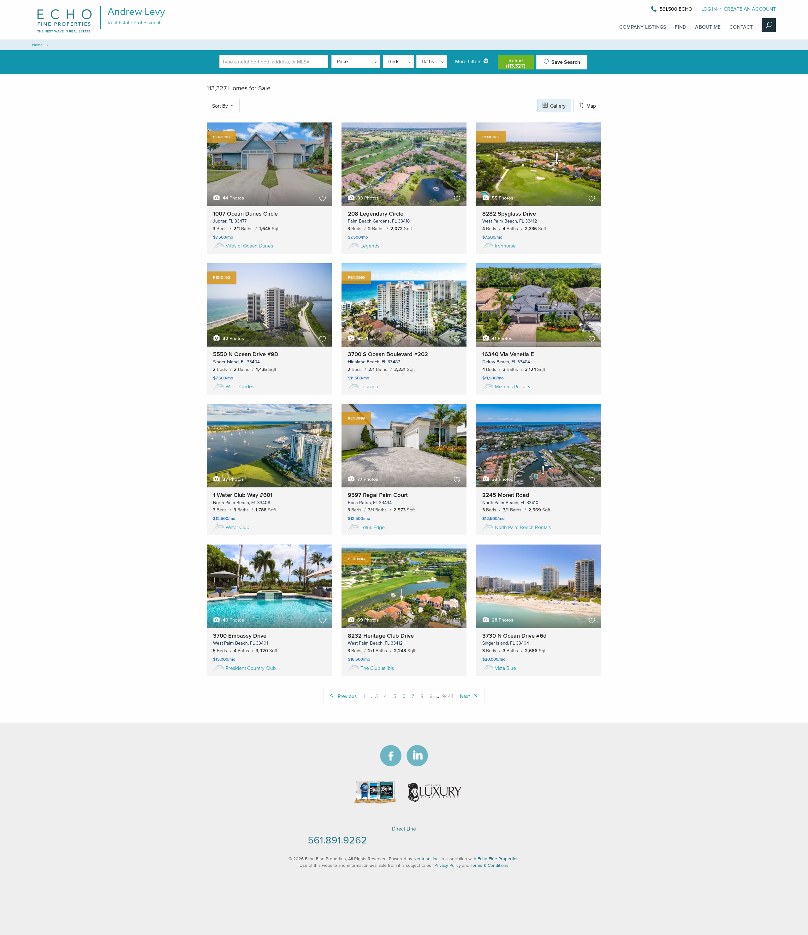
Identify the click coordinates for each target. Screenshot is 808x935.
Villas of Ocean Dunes (249, 245)
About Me (708, 27)
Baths (428, 61)
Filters (468, 61)
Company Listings (642, 27)
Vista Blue (505, 668)
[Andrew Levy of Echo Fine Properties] (693, 9)
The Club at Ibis (377, 668)
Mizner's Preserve (514, 386)
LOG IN (709, 9)
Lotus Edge (372, 527)
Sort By (220, 106)
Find (680, 27)
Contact (741, 27)
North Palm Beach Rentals (523, 527)
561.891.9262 (337, 839)
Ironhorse (505, 245)
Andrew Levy (136, 11)
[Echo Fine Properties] (68, 32)
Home (37, 45)
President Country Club (251, 668)
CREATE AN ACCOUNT (750, 9)
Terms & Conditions (489, 865)
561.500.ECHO (676, 9)
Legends (369, 245)
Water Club (237, 527)
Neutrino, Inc (425, 858)
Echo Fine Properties (498, 858)
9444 (448, 696)
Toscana (369, 386)
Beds (393, 61)
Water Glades (240, 386)
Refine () (515, 62)
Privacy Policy (447, 865)
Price (342, 61)
